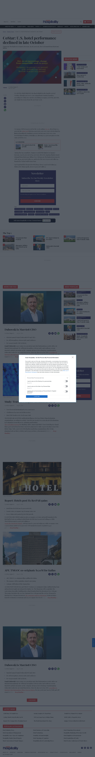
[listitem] (47, 378)
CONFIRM (37, 396)
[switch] (66, 381)
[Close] (73, 357)
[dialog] (47, 378)
